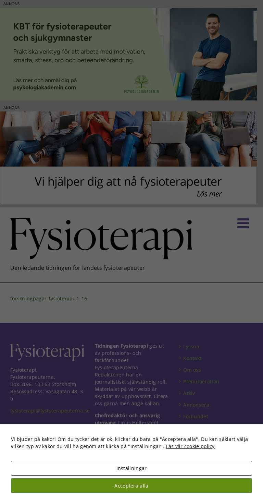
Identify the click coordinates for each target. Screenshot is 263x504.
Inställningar (131, 468)
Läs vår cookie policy (190, 446)
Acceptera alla (131, 485)
